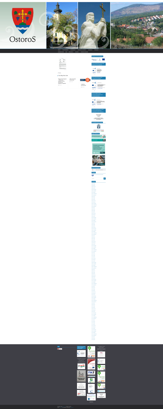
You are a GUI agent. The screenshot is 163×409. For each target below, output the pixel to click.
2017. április (93, 324)
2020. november (94, 263)
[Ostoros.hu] (81, 2)
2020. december (94, 262)
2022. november (94, 230)
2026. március (94, 186)
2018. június (93, 304)
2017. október (93, 315)
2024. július (93, 207)
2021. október (93, 248)
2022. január (93, 244)
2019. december (94, 279)
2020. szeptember (94, 266)
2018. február (93, 310)
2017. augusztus (94, 318)
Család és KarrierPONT (83, 85)
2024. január (93, 216)
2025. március (94, 200)
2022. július (93, 235)
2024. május (93, 210)
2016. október (93, 332)
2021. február (93, 259)
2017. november (94, 314)
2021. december (94, 245)
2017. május (93, 322)
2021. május (93, 255)
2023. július (93, 223)
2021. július (93, 252)
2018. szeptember (94, 300)
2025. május (93, 197)
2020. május (93, 272)
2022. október (93, 231)
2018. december (94, 296)
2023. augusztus (94, 221)
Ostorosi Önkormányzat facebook (98, 174)
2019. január (93, 294)
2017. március (94, 325)
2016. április (93, 339)
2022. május (93, 238)
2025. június (93, 196)
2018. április (93, 307)
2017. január (93, 328)
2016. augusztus (94, 335)
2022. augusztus (94, 234)
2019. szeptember (94, 283)
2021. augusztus (94, 251)
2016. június (93, 338)
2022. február (93, 242)
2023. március (94, 227)
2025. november (94, 190)
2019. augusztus (94, 284)
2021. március (94, 258)
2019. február (93, 293)
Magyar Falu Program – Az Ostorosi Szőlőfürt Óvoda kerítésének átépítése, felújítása (62, 81)
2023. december (94, 217)
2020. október (93, 265)
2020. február (93, 276)
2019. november (94, 280)
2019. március (94, 291)
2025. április (93, 199)
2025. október (93, 192)
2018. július (93, 303)
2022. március (94, 241)
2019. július (93, 286)
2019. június (93, 287)
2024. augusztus (94, 206)
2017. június (93, 321)
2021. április (93, 256)
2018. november (94, 297)
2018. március (94, 308)
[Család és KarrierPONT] (85, 78)
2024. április (93, 211)
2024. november (94, 203)
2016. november (94, 331)
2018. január (93, 311)
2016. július (93, 336)
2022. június (93, 237)
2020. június (93, 270)
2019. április (93, 290)
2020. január (93, 277)
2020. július (93, 269)
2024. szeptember (94, 204)
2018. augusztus (94, 301)
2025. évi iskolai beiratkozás (73, 79)
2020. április (93, 273)
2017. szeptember (94, 317)
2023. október (93, 220)
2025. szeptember (94, 193)
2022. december (94, 228)
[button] (60, 50)
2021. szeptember (94, 249)
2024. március (94, 213)
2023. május (93, 224)
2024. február (93, 214)
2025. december (94, 189)
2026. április (93, 185)
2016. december (94, 329)
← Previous (59, 72)
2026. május (93, 183)
